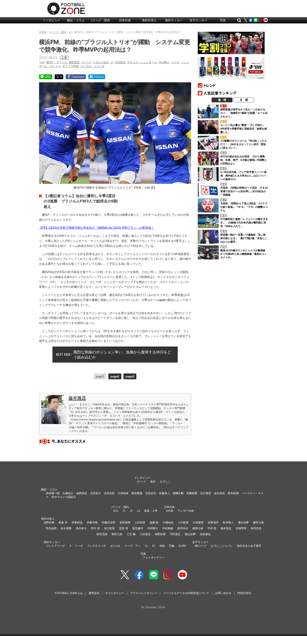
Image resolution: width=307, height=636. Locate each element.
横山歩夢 (190, 534)
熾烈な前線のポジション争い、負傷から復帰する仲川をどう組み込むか (122, 354)
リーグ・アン (132, 545)
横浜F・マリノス (56, 62)
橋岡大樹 (197, 528)
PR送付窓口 (244, 593)
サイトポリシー (114, 593)
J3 (138, 510)
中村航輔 (167, 528)
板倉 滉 (62, 522)
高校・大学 (151, 510)
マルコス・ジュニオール (142, 62)
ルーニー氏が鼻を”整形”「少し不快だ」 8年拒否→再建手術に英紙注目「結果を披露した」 (244, 128)
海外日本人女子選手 (249, 545)
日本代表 (125, 20)
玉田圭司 (150, 493)
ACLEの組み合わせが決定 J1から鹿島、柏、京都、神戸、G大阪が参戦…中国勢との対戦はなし (243, 160)
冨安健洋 (137, 528)
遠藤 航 (154, 522)
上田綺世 (139, 522)
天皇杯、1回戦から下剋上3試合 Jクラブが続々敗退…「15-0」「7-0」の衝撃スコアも (244, 207)
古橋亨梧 (241, 528)
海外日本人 (149, 20)
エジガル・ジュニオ (92, 66)
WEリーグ (200, 545)
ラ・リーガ (76, 545)
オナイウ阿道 (70, 66)
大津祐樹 (123, 493)
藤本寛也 (226, 528)
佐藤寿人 (164, 493)
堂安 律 (123, 528)
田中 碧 (95, 528)
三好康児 (145, 534)
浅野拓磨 (48, 522)
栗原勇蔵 (136, 493)
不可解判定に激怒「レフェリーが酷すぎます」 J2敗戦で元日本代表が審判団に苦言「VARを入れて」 (244, 222)
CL (146, 545)
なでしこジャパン (222, 545)
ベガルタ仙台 (101, 62)
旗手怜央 (182, 528)
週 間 (222, 100)
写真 (223, 20)
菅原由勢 (51, 528)
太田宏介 (95, 493)
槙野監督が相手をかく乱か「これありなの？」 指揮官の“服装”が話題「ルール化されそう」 (244, 113)
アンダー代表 (186, 510)
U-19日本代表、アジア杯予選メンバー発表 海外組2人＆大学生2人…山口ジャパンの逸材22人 (243, 175)
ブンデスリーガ (96, 545)
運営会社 (94, 593)
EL (153, 545)
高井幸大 (81, 528)
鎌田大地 (258, 522)
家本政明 (233, 493)
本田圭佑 (256, 528)
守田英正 (175, 534)
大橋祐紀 (168, 522)
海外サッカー (174, 20)
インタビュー (51, 20)
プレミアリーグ (55, 545)
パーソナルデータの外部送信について (186, 593)
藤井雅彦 (77, 398)
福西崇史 (81, 493)
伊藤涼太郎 (108, 522)
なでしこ (165, 481)
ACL (115, 510)
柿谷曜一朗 (53, 493)
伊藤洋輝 (92, 522)
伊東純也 (77, 522)
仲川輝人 (164, 62)
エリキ (175, 62)
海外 (153, 481)
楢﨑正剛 (178, 493)
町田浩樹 (101, 534)
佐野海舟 (213, 522)
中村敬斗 (152, 528)
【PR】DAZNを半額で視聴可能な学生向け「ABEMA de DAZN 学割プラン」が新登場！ (96, 227)
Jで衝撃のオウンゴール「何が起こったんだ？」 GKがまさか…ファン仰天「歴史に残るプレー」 (243, 144)
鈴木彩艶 (66, 528)
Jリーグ (86, 62)
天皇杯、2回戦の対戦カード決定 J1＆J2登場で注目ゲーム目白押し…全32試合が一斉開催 (244, 191)
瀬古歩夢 (243, 522)
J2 (131, 510)
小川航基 (183, 522)
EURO (182, 545)
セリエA (115, 545)
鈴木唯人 (228, 522)
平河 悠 (211, 528)
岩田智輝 (124, 522)
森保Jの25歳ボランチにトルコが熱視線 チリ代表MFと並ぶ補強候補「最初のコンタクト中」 (244, 254)
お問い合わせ (223, 593)
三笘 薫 (131, 534)
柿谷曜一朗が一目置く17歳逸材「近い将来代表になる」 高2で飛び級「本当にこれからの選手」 (243, 238)
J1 (111, 62)
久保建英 (198, 522)
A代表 (169, 510)
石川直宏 (205, 493)
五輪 (171, 545)
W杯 (162, 545)
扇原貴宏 (74, 62)
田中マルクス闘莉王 (64, 497)
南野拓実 (160, 534)
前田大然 (117, 534)
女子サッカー (198, 20)
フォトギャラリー (153, 557)
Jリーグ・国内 (100, 20)
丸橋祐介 (67, 493)
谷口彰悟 (109, 528)
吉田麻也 (205, 534)
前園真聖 (191, 493)
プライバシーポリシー (143, 593)
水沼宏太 (120, 62)
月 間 (244, 100)
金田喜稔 (219, 493)
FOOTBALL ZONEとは (69, 593)
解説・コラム (76, 20)
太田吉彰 (109, 493)
